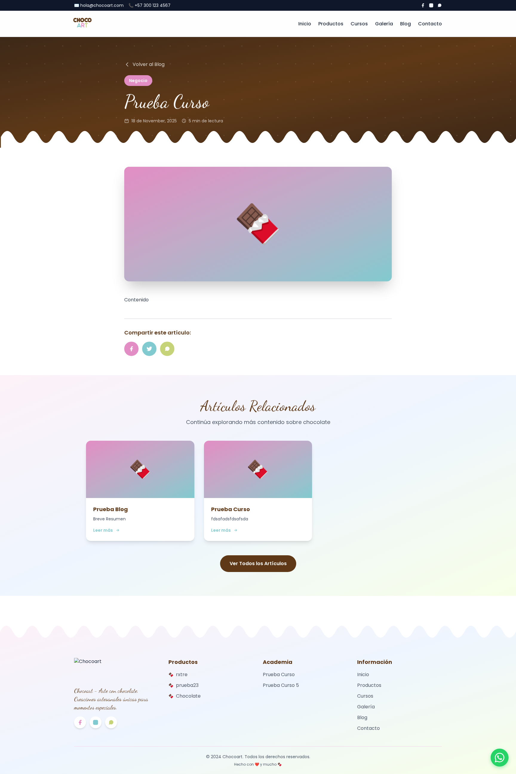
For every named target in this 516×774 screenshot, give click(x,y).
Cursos (359, 23)
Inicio (304, 23)
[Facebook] (422, 5)
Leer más (103, 530)
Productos (330, 23)
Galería (384, 23)
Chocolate (184, 696)
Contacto (430, 23)
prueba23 (183, 685)
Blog (405, 23)
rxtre (178, 674)
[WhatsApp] (439, 5)
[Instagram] (431, 5)
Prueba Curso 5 (281, 685)
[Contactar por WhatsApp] (500, 758)
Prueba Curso (279, 674)
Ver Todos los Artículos (258, 563)
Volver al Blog (149, 64)
